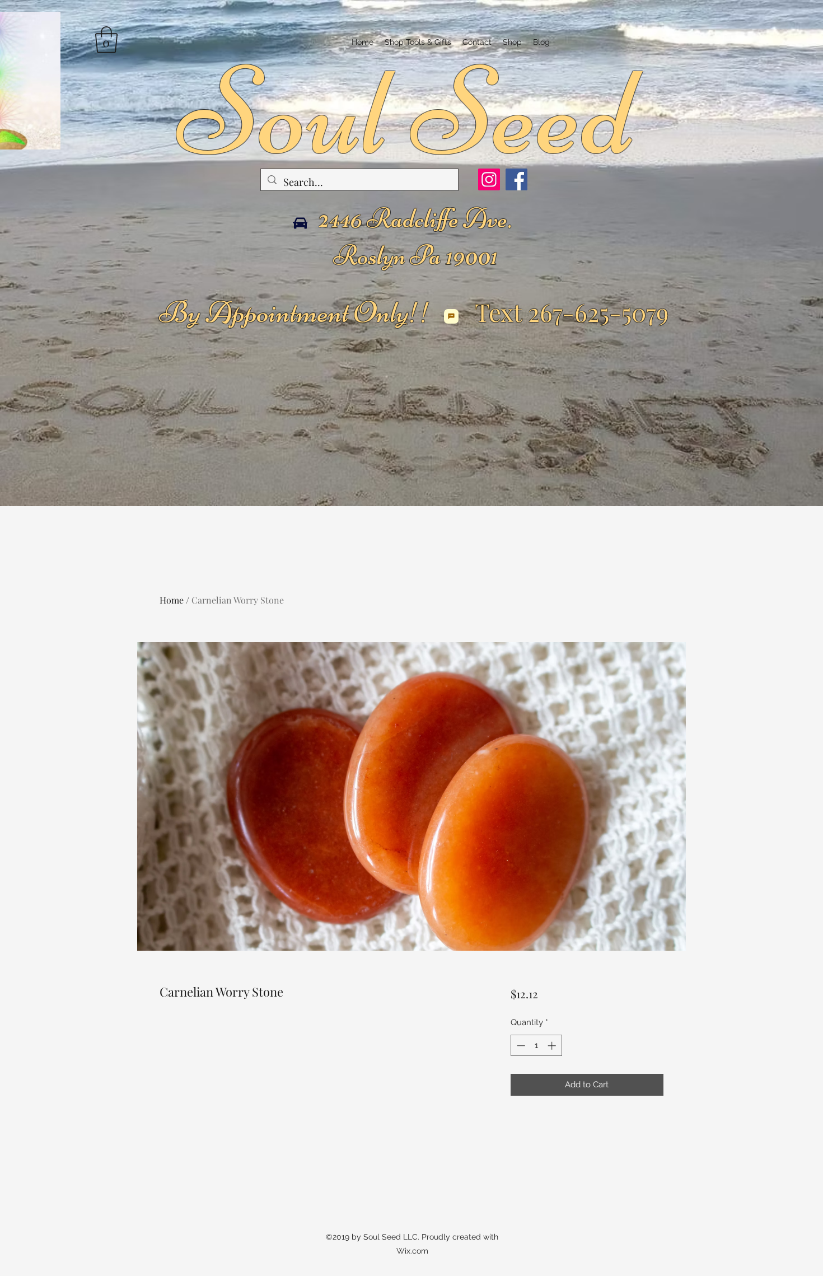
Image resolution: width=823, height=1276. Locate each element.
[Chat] (451, 316)
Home (172, 600)
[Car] (300, 223)
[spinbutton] (536, 1045)
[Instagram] (489, 179)
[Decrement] (519, 1045)
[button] (106, 39)
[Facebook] (516, 179)
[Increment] (552, 1045)
